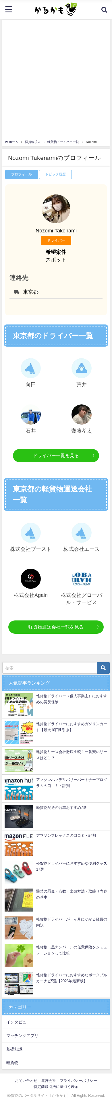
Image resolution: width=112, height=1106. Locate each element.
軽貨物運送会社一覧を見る (56, 626)
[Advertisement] (56, 80)
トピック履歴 (55, 174)
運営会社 (48, 1080)
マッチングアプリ (22, 1036)
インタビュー (18, 1022)
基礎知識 (14, 1049)
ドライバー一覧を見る (56, 455)
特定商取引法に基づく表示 (56, 1086)
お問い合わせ (26, 1080)
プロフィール (21, 174)
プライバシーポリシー (78, 1080)
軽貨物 (12, 1063)
